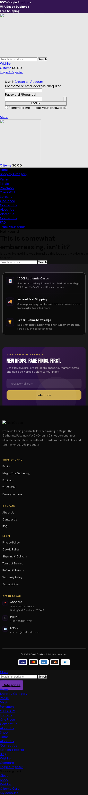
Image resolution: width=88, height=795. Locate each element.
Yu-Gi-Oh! (7, 192)
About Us (8, 512)
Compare (7, 763)
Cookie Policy (10, 549)
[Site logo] (22, 55)
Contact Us (9, 519)
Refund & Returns (13, 570)
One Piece (7, 201)
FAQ (5, 526)
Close (4, 672)
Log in (36, 103)
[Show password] (65, 99)
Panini (4, 179)
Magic (4, 184)
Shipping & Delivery (14, 556)
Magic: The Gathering (17, 473)
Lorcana (6, 196)
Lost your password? (51, 108)
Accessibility (10, 584)
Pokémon (9, 480)
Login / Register (11, 767)
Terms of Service (12, 563)
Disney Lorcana (13, 494)
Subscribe (44, 395)
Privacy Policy (11, 542)
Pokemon (7, 188)
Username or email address (33, 86)
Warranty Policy (12, 577)
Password (20, 94)
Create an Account (29, 81)
